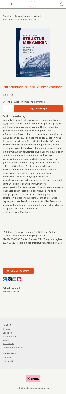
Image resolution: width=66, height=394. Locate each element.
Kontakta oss (9, 329)
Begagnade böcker (13, 347)
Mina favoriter (10, 336)
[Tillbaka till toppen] (59, 387)
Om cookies (9, 361)
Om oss (7, 357)
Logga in (7, 332)
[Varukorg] (61, 4)
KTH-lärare (8, 343)
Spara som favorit (19, 271)
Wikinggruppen (42, 388)
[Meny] (5, 4)
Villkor (6, 339)
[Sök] (11, 4)
